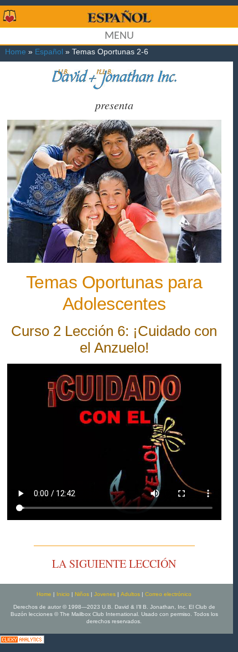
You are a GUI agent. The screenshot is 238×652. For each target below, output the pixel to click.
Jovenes (105, 594)
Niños (82, 594)
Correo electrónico (168, 594)
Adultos (130, 594)
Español (49, 52)
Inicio (63, 594)
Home (15, 52)
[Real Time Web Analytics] (22, 638)
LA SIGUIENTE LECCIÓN (114, 563)
